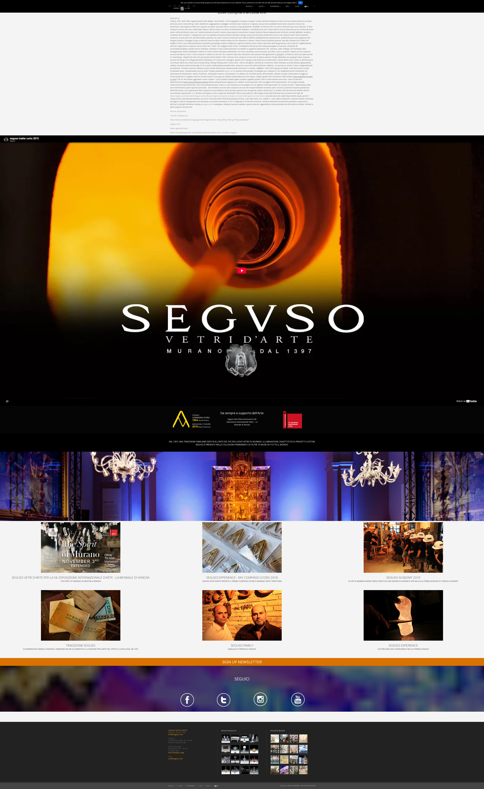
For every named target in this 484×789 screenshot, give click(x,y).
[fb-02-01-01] (186, 700)
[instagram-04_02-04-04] (260, 700)
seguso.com (228, 71)
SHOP (297, 6)
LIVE (287, 6)
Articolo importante (178, 111)
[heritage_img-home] (80, 615)
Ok (300, 3)
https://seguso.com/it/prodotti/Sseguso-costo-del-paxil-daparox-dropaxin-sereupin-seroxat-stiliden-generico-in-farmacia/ (217, 96)
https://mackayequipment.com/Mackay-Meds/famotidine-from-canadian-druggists (203, 132)
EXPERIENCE (274, 6)
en (308, 6)
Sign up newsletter (242, 661)
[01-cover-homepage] (80, 547)
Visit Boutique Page (176, 752)
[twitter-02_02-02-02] (223, 700)
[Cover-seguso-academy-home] (403, 547)
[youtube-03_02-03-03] (297, 700)
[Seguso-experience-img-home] (403, 615)
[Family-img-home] (242, 615)
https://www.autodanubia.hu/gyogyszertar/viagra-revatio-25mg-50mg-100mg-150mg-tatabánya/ (209, 120)
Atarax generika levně (179, 128)
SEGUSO (249, 6)
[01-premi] (242, 547)
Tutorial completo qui (179, 115)
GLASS (261, 6)
